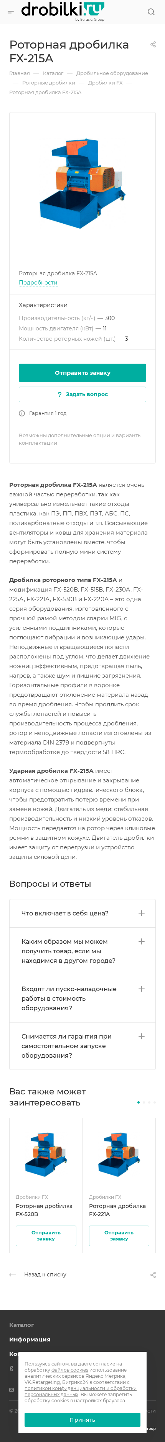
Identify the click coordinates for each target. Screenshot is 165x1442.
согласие (104, 1364)
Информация (29, 1339)
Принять (82, 1419)
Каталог (21, 1324)
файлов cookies (69, 1370)
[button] (138, 1102)
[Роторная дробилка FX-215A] (82, 183)
